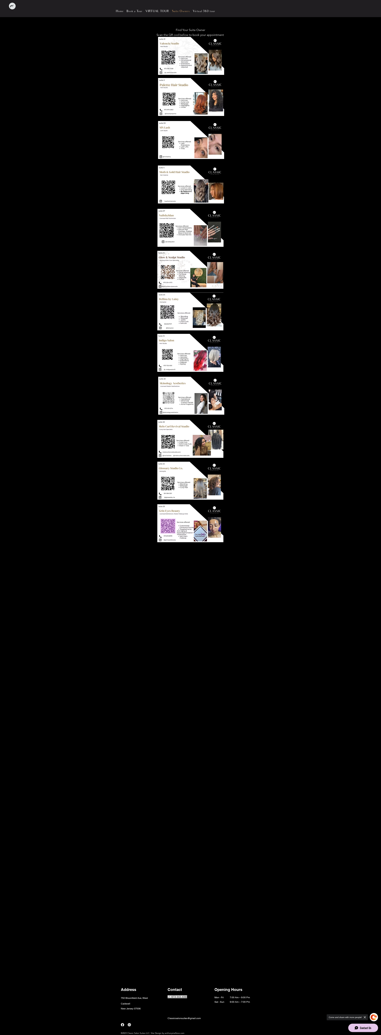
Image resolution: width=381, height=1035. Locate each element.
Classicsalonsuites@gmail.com (184, 1018)
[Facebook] (122, 1024)
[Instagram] (129, 1024)
